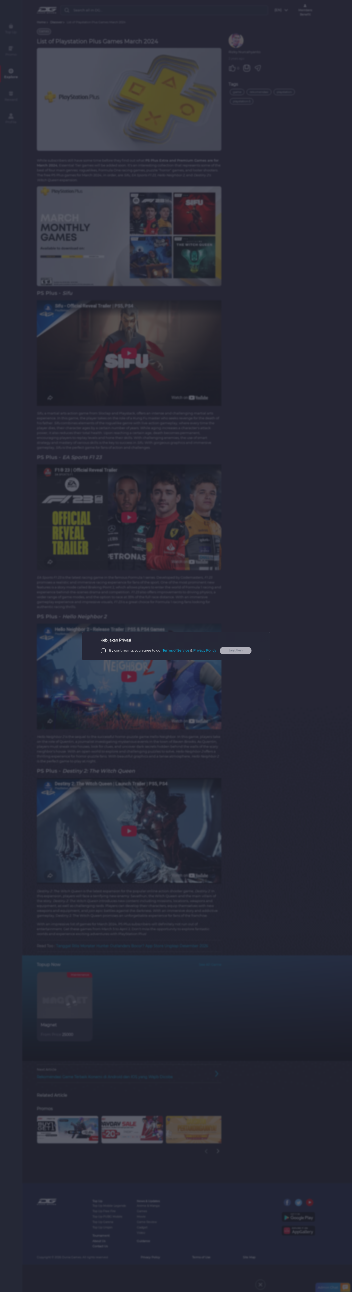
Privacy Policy (204, 650)
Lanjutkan (235, 650)
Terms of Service (176, 650)
